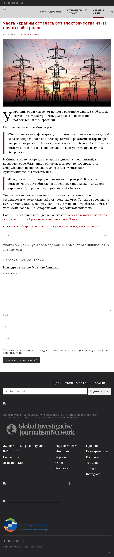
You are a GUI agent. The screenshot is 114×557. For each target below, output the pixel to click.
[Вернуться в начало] (21, 12)
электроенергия (90, 226)
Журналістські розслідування (24, 446)
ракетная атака (66, 226)
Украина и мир (98, 12)
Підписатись (99, 391)
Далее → (107, 235)
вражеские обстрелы (18, 226)
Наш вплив (11, 457)
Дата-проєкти (13, 462)
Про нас (92, 446)
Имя (5, 315)
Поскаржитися (97, 451)
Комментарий (11, 273)
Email (6, 327)
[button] (108, 552)
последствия (44, 226)
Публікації (10, 451)
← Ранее (7, 235)
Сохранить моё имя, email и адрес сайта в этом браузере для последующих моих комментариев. (55, 352)
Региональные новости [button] (77, 12)
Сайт (6, 339)
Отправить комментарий (21, 360)
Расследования (51, 11)
